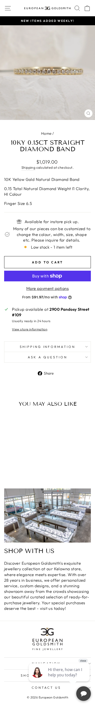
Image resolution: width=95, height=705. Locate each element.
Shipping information (48, 347)
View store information (29, 329)
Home (46, 133)
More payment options (47, 288)
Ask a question (47, 357)
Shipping (28, 167)
